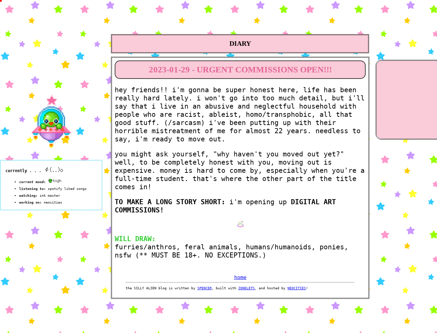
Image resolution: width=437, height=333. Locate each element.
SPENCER (204, 288)
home (240, 277)
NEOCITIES (296, 288)
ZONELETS (246, 288)
